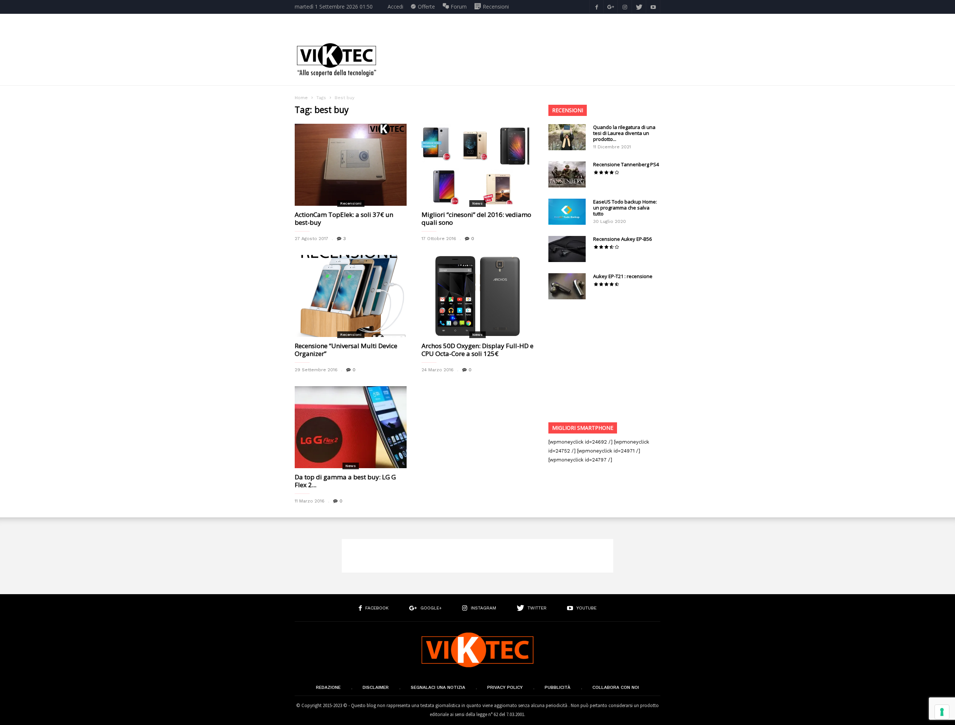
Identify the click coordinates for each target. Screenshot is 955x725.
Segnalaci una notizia (438, 687)
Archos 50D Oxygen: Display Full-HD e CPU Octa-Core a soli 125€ (477, 349)
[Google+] (611, 6)
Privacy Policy (505, 687)
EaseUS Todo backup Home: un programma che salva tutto (625, 207)
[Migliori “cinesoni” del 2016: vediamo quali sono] (477, 165)
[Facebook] (596, 6)
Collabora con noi (615, 687)
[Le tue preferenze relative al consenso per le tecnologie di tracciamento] (942, 712)
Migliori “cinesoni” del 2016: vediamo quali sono (476, 218)
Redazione (328, 687)
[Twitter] (639, 6)
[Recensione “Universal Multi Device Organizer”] (351, 296)
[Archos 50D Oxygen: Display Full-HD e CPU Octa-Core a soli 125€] (477, 296)
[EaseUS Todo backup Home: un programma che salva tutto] (567, 212)
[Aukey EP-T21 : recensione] (567, 286)
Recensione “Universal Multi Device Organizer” (346, 349)
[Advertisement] (524, 60)
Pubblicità (557, 687)
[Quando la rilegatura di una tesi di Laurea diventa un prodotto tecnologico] (567, 137)
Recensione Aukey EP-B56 (622, 239)
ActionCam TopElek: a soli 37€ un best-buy (344, 218)
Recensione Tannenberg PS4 (626, 164)
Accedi (395, 6)
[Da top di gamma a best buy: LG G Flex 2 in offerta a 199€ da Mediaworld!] (351, 427)
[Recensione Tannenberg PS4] (567, 174)
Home (301, 97)
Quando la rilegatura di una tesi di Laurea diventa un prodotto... (624, 133)
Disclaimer (376, 687)
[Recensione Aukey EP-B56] (567, 249)
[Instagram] (625, 6)
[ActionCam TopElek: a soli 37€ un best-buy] (351, 165)
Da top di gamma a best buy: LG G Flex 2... (345, 481)
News (477, 203)
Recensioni (350, 203)
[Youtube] (653, 6)
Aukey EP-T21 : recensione (622, 276)
